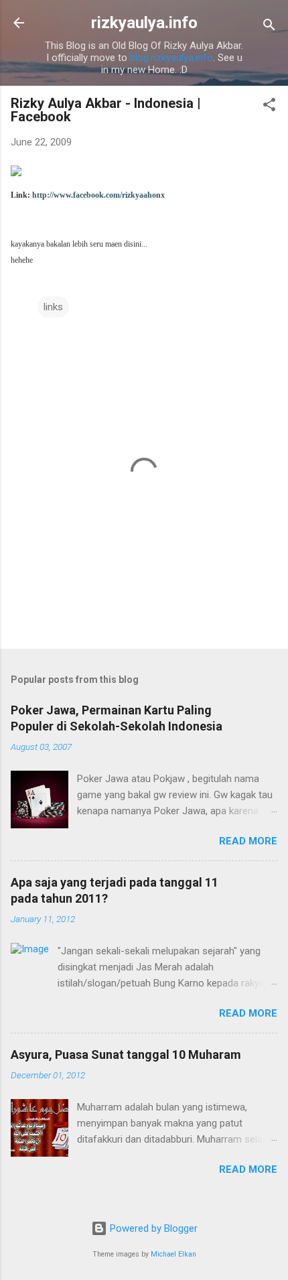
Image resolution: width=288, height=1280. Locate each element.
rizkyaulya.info (144, 22)
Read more (248, 841)
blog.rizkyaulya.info (171, 58)
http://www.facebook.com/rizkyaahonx (98, 195)
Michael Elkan (173, 1254)
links (53, 307)
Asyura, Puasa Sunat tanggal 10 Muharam (126, 1054)
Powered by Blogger (152, 1228)
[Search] (269, 27)
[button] (269, 107)
